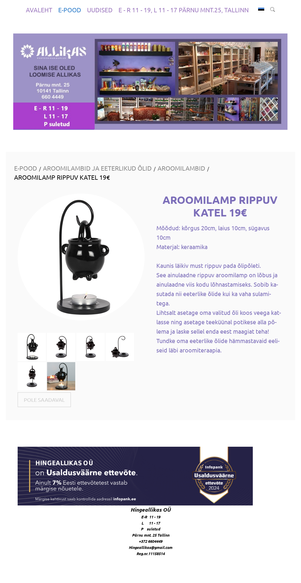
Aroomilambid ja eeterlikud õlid (97, 168)
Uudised (100, 10)
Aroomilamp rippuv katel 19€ (62, 177)
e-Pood (69, 10)
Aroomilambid (181, 168)
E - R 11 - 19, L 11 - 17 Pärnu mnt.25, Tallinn (183, 10)
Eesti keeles (261, 10)
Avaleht (39, 10)
